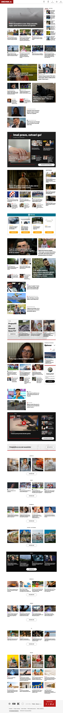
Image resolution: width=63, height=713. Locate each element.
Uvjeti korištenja (23, 708)
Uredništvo (11, 708)
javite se (50, 381)
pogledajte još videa (48, 438)
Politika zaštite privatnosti (31, 708)
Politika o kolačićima (40, 708)
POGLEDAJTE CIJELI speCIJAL (46, 164)
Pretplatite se (50, 447)
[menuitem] (56, 1)
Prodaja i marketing (17, 708)
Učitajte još (31, 473)
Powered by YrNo (53, 351)
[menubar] (56, 2)
